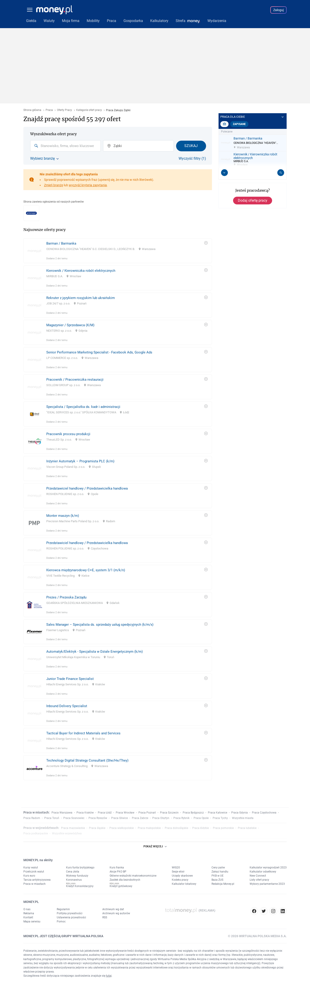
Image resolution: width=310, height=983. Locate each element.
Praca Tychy (220, 818)
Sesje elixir (178, 871)
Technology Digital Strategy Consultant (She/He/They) (87, 760)
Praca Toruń (51, 818)
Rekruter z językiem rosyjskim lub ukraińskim (80, 298)
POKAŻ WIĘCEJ (153, 846)
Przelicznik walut (33, 871)
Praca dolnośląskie (176, 828)
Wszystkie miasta (242, 818)
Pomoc (61, 921)
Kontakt (28, 917)
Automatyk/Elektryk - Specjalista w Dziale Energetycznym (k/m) (94, 652)
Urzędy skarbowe (182, 875)
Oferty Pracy (64, 110)
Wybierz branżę (42, 159)
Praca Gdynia (239, 812)
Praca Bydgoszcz (193, 812)
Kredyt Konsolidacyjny (79, 886)
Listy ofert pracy (259, 879)
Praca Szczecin (169, 812)
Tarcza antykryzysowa (37, 879)
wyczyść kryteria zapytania (88, 185)
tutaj (109, 975)
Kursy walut (30, 867)
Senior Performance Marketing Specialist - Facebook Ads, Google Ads (99, 352)
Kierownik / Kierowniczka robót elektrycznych (80, 271)
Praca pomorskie (223, 828)
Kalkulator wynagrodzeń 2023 (268, 867)
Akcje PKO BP (118, 871)
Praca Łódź (105, 812)
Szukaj (191, 146)
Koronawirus (74, 879)
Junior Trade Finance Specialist (70, 679)
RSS (104, 917)
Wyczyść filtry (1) (192, 159)
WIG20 (176, 867)
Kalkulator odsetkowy (263, 871)
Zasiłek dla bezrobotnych (125, 879)
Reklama (28, 913)
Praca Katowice (217, 812)
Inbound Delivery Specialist (66, 706)
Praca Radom (31, 818)
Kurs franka (117, 867)
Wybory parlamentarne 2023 (267, 883)
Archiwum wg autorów (116, 913)
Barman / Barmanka (61, 243)
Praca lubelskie (247, 828)
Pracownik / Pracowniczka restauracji (74, 380)
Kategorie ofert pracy (89, 110)
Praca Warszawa (62, 812)
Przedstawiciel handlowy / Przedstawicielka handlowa (87, 488)
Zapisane (239, 124)
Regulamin (63, 909)
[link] (117, 250)
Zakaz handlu (220, 871)
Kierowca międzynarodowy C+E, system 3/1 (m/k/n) (85, 570)
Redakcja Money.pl (223, 883)
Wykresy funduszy (77, 875)
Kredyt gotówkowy (121, 886)
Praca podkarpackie (35, 833)
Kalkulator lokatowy (184, 883)
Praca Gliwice (119, 818)
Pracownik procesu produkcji (68, 434)
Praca (49, 110)
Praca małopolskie (149, 828)
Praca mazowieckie (73, 828)
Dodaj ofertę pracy (252, 200)
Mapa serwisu (31, 921)
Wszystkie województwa (67, 833)
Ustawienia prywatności (71, 917)
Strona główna (32, 110)
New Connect (258, 875)
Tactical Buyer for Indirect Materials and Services (83, 733)
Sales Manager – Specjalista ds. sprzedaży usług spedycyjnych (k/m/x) (99, 625)
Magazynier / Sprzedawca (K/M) (70, 325)
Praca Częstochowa (264, 812)
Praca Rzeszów (98, 818)
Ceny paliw (218, 867)
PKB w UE (218, 875)
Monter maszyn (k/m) (62, 516)
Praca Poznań (147, 812)
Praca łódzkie (200, 828)
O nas (26, 909)
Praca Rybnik (181, 818)
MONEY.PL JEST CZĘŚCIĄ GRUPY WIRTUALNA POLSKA (63, 936)
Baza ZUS (217, 879)
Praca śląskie (97, 828)
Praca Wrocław (125, 812)
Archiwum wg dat (113, 909)
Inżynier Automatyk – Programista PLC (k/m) (80, 461)
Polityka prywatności (69, 913)
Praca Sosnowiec (73, 818)
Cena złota (72, 871)
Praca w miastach (34, 883)
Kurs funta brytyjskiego (80, 867)
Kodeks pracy (180, 879)
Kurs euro (29, 875)
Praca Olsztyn (160, 818)
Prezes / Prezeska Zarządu (66, 597)
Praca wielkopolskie (121, 828)
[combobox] (65, 146)
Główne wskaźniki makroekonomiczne (133, 875)
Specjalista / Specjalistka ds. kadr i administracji (83, 407)
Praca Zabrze (140, 818)
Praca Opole (201, 818)
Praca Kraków (85, 812)
